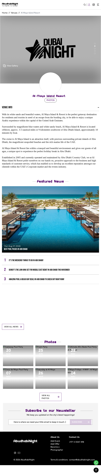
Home (5, 12)
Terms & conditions (59, 459)
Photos (51, 100)
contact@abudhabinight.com (78, 459)
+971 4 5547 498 (76, 442)
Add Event (55, 441)
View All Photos (46, 397)
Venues (14, 12)
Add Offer (54, 444)
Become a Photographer (56, 448)
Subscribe (77, 422)
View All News (11, 326)
